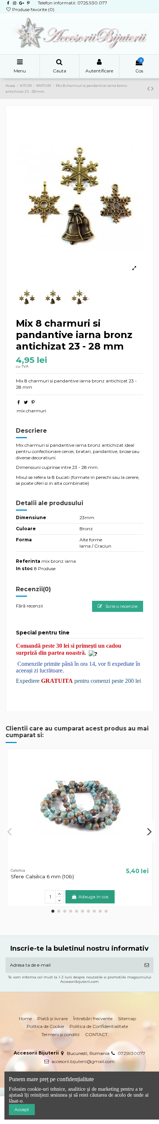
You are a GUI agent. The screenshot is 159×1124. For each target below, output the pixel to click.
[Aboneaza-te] (146, 965)
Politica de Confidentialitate (99, 1026)
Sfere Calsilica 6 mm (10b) (42, 876)
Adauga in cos (93, 896)
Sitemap (127, 1018)
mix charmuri (31, 410)
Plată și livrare (52, 1018)
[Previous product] (149, 89)
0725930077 (131, 1053)
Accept (21, 1109)
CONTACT (96, 1034)
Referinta (28, 561)
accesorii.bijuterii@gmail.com (83, 1061)
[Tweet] (26, 402)
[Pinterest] (33, 402)
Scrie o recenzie (121, 606)
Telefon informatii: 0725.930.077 (72, 3)
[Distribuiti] (18, 402)
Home (25, 1018)
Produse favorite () (32, 9)
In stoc (24, 568)
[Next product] (152, 89)
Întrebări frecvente (92, 1018)
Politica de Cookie (45, 1026)
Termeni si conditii (60, 1034)
